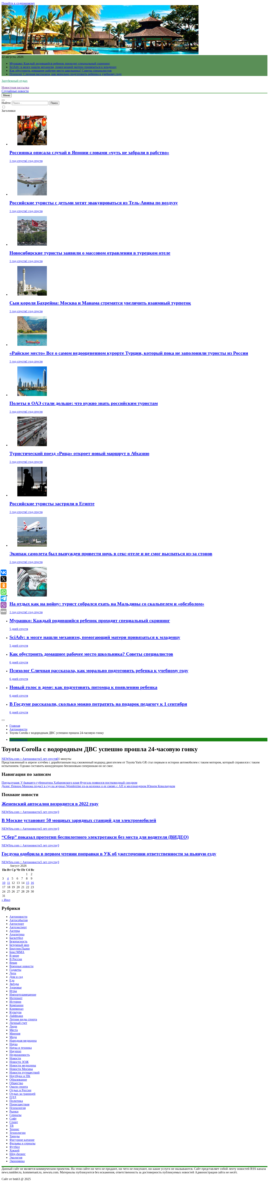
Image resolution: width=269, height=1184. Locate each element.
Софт (13, 1118)
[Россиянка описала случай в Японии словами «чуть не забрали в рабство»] (32, 144)
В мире (14, 955)
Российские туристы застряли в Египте (52, 503)
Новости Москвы (21, 1069)
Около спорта (18, 1086)
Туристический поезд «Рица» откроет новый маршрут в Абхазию (79, 453)
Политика (16, 1101)
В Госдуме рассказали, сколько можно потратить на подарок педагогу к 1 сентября (98, 704)
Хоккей (14, 1150)
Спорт (13, 1122)
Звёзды (14, 984)
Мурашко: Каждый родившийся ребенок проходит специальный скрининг (59, 63)
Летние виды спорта (23, 1019)
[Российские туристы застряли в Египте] (32, 495)
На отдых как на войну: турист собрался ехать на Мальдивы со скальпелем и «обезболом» (106, 603)
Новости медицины (22, 1065)
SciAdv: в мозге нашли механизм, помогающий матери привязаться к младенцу (63, 67)
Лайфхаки (16, 1016)
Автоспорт (16, 923)
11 (8, 882)
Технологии (17, 1132)
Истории (15, 1001)
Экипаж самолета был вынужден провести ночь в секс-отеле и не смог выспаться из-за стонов (110, 553)
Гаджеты (15, 969)
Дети (12, 973)
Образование (18, 1079)
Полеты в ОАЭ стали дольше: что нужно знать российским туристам (83, 403)
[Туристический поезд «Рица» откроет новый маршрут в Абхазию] (32, 445)
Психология (17, 1108)
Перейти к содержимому (18, 3)
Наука (13, 1044)
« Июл (6, 900)
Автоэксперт (18, 927)
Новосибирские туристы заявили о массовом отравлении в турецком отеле (89, 252)
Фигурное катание (21, 1139)
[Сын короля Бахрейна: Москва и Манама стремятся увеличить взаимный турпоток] (32, 294)
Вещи (13, 962)
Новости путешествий (24, 1072)
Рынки (14, 1111)
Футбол (14, 1147)
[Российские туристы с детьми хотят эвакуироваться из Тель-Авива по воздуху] (32, 194)
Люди (13, 1026)
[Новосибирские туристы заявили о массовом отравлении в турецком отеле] (32, 244)
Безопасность (18, 941)
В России (15, 959)
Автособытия (18, 920)
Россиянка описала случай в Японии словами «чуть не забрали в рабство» (89, 152)
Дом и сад (16, 977)
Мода (13, 1037)
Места (13, 1030)
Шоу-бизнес (17, 1154)
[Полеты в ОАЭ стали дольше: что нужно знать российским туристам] (32, 395)
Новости (15, 1058)
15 (27, 882)
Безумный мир (19, 945)
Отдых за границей (22, 1093)
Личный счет (18, 1023)
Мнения (14, 1033)
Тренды (14, 1136)
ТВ (11, 1125)
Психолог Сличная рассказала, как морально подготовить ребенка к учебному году (65, 74)
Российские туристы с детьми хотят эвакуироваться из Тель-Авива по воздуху (93, 202)
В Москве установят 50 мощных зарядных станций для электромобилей (79, 820)
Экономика (17, 1161)
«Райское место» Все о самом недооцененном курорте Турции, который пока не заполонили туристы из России (128, 353)
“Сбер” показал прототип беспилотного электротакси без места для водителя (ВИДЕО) (95, 837)
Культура (15, 1012)
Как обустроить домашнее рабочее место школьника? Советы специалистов (60, 70)
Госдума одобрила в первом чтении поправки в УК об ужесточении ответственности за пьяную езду (109, 853)
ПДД (12, 1097)
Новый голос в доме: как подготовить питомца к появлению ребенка (83, 687)
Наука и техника (20, 1047)
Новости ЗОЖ (19, 1062)
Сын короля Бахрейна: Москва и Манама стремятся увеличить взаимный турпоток (100, 302)
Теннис (14, 1129)
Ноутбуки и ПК (19, 1076)
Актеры (14, 930)
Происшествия (19, 1104)
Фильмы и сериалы (22, 1143)
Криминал (16, 1008)
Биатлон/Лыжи (19, 948)
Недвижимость (19, 1054)
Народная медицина (23, 1040)
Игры (13, 991)
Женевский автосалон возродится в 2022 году (50, 803)
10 (3, 882)
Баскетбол (16, 938)
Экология (15, 1157)
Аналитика (16, 934)
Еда (11, 980)
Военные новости (21, 966)
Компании (16, 1005)
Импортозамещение (22, 994)
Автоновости (18, 739)
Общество (16, 1083)
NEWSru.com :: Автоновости (21, 758)
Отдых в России (20, 1090)
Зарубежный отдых (15, 80)
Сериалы (15, 1115)
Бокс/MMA (16, 952)
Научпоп (15, 1051)
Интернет (15, 998)
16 (32, 882)
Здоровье (15, 987)
